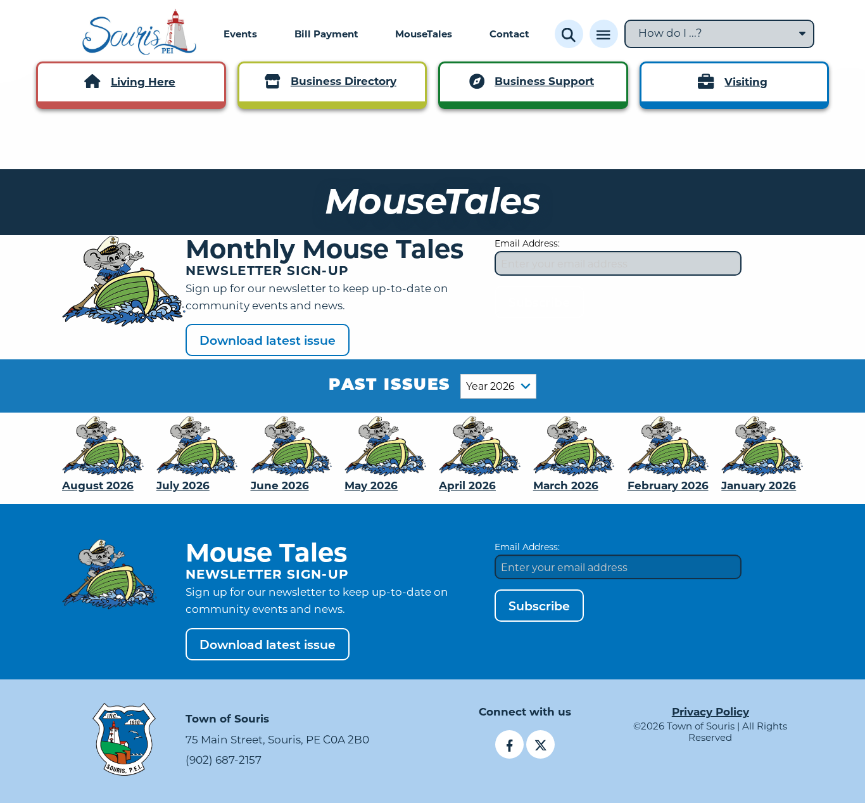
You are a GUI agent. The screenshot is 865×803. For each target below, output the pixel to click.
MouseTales (423, 33)
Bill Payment (326, 33)
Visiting (745, 81)
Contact (509, 33)
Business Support (544, 81)
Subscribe (539, 302)
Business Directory (343, 81)
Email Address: (527, 243)
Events (240, 33)
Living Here (143, 81)
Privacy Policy (710, 711)
